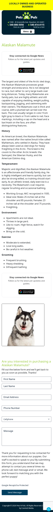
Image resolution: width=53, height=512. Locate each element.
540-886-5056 (16, 25)
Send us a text (38, 27)
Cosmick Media (27, 508)
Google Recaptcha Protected (15, 485)
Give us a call (18, 27)
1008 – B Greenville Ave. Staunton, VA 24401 (26, 22)
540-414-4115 (37, 25)
